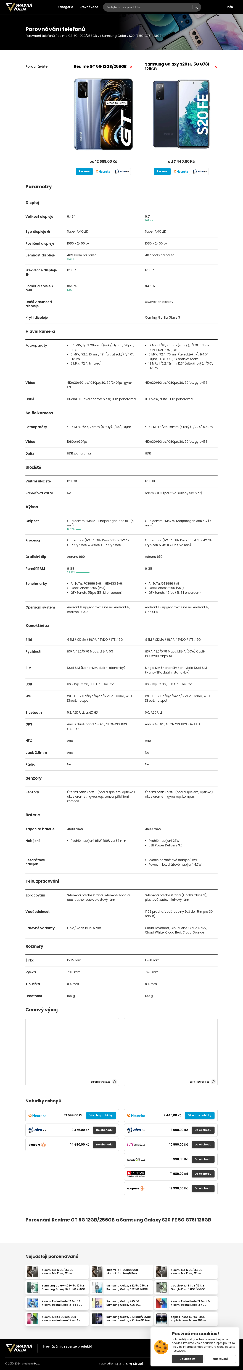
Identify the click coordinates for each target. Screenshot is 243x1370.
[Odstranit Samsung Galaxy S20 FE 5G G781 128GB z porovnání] (216, 66)
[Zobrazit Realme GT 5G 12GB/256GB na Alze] (122, 171)
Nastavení (220, 1359)
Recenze (84, 171)
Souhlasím (187, 1359)
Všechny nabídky (101, 1115)
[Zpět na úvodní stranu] (18, 7)
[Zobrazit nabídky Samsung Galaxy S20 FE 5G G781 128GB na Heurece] (181, 171)
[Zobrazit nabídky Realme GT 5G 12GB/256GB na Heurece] (103, 171)
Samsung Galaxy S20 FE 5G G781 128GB (177, 66)
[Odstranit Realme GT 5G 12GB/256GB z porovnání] (131, 66)
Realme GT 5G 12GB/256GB (100, 66)
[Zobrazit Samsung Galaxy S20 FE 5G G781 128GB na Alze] (200, 171)
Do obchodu (104, 1130)
